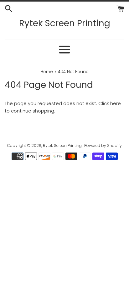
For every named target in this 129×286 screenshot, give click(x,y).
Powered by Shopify (103, 145)
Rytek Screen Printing (64, 23)
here (115, 103)
